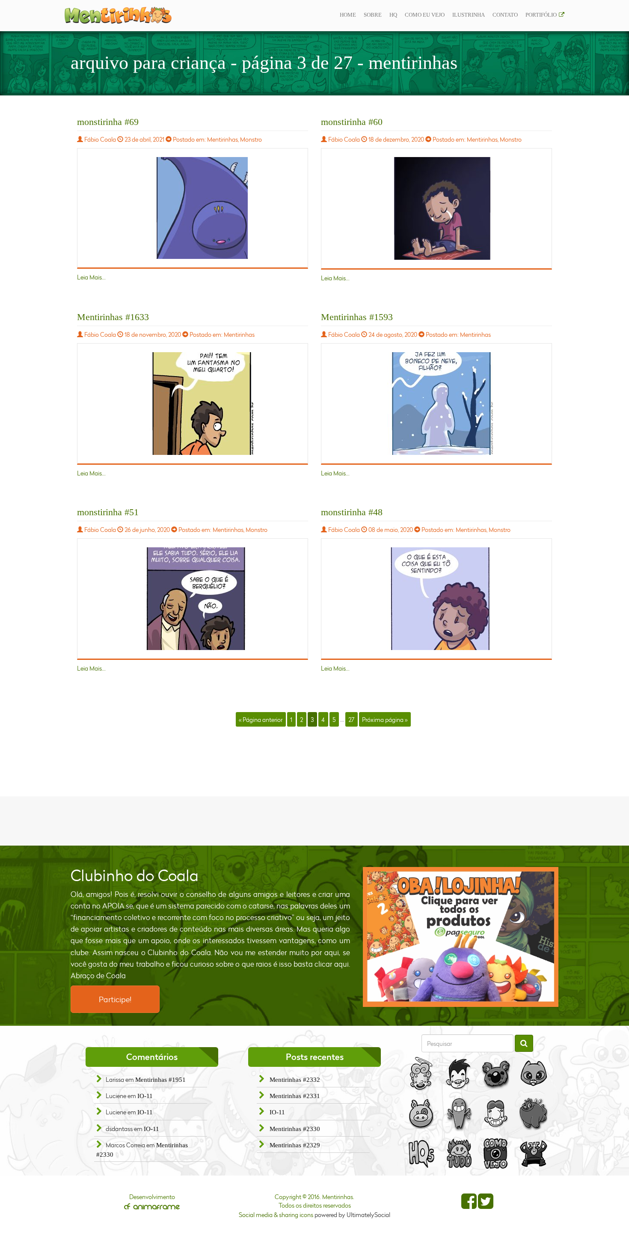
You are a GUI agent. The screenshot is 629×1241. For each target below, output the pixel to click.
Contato (505, 15)
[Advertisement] (314, 820)
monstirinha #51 (108, 512)
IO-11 (145, 1096)
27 (351, 719)
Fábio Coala (100, 139)
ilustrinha (468, 15)
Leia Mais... (91, 277)
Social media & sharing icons (276, 1215)
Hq (393, 15)
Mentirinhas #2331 (295, 1096)
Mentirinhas (222, 139)
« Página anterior (260, 719)
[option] (461, 937)
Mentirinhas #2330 (295, 1128)
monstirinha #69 (108, 121)
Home (348, 15)
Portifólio (541, 15)
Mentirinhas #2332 (295, 1079)
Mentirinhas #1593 (357, 317)
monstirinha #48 (352, 512)
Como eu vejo (425, 15)
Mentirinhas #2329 (295, 1145)
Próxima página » (384, 719)
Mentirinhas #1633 (113, 317)
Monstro (251, 139)
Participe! (115, 999)
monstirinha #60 (352, 121)
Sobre (373, 15)
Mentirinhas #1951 (160, 1079)
